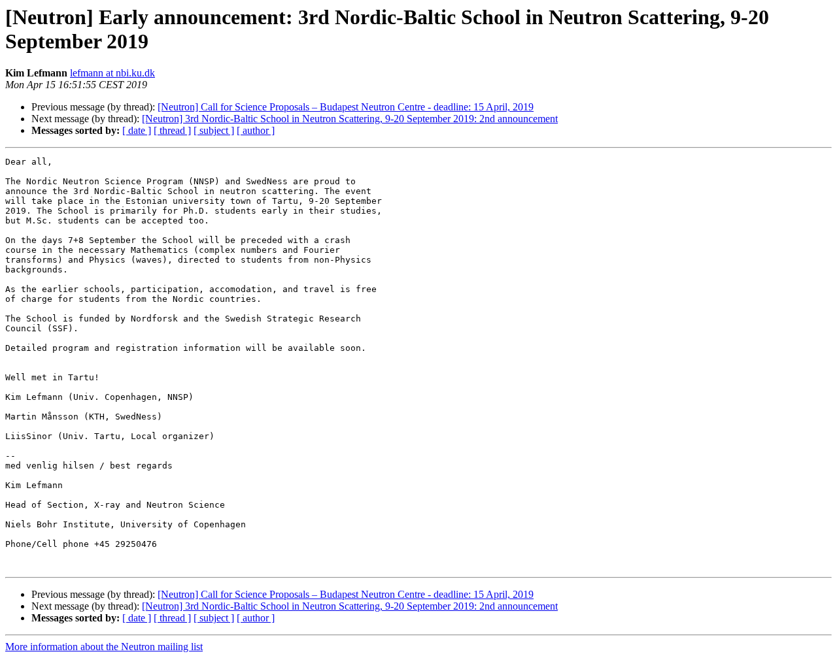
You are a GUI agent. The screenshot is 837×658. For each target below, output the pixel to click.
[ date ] (136, 130)
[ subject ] (214, 130)
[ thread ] (172, 130)
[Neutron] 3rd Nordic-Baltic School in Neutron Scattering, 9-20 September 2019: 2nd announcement (350, 118)
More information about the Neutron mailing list (104, 646)
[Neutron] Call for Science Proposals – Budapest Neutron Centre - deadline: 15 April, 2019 (346, 106)
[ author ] (256, 130)
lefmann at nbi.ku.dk (112, 72)
